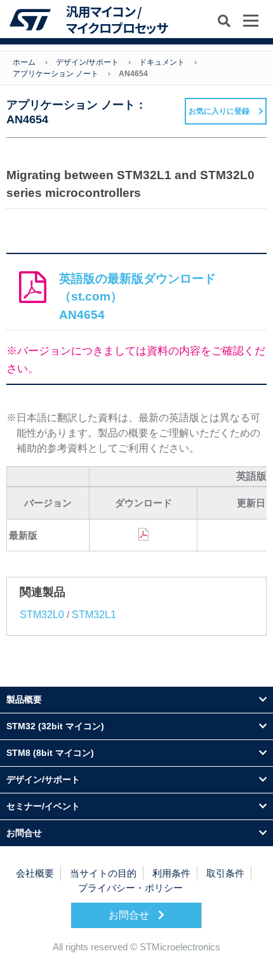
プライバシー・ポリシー (130, 887)
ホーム (24, 62)
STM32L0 (42, 614)
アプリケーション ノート (55, 73)
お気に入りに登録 (219, 111)
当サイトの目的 (103, 873)
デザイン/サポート (87, 62)
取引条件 (225, 873)
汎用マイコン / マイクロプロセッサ (117, 19)
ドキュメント (162, 62)
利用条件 (171, 873)
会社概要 (35, 873)
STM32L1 (94, 614)
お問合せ (130, 915)
